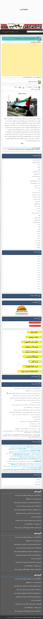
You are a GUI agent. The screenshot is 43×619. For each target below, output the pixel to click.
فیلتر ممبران (37, 419)
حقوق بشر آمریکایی (35, 450)
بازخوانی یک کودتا (14, 447)
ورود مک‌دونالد (26, 466)
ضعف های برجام (13, 456)
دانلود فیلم (34, 332)
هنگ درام (38, 482)
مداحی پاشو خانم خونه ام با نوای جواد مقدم (29, 459)
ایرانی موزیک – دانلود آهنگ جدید (32, 407)
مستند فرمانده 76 (10, 461)
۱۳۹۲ (38, 281)
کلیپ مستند (33, 468)
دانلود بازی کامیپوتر (31, 342)
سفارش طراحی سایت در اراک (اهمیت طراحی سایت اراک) (26, 414)
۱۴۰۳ (38, 259)
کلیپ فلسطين (11, 149)
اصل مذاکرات (23, 445)
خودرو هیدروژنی (36, 417)
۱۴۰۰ (38, 265)
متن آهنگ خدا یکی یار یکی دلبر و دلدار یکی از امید (28, 506)
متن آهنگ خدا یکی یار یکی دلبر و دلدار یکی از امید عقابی (26, 395)
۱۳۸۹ (38, 288)
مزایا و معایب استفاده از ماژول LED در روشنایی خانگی (27, 410)
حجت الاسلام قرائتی (35, 183)
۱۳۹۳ (38, 279)
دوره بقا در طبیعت (31, 347)
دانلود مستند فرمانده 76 (35, 453)
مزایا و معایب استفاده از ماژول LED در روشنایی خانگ (28, 527)
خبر (39, 190)
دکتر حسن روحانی (36, 194)
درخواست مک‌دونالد (26, 453)
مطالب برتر (37, 243)
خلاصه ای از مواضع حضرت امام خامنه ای (32, 451)
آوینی (39, 169)
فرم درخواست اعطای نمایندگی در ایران (32, 457)
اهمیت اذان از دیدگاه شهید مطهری (34, 447)
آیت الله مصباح (36, 171)
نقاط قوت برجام (18, 464)
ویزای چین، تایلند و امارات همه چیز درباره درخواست (28, 520)
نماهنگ (13, 464)
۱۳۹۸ (38, 270)
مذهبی (38, 236)
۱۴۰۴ (38, 256)
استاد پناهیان (37, 174)
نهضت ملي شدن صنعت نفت (35, 466)
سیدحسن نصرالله (36, 213)
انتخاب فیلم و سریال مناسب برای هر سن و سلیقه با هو (27, 502)
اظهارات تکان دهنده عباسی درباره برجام (11, 445)
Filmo (38, 479)
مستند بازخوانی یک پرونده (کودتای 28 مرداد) (24, 461)
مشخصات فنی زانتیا (35, 402)
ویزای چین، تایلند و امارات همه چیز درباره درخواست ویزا (26, 405)
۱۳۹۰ (38, 286)
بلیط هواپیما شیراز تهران (29, 371)
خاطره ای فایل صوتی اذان (24, 450)
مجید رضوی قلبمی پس (34, 426)
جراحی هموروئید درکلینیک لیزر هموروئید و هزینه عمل (27, 509)
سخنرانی (38, 208)
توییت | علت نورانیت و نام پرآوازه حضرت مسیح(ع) (27, 428)
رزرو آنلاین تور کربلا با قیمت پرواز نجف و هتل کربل (28, 513)
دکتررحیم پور (37, 199)
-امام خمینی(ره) (36, 162)
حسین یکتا (37, 188)
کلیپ (39, 468)
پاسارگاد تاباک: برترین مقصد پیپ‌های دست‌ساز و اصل (27, 388)
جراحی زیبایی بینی (14, 448)
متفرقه (38, 231)
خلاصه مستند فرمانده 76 (18, 451)
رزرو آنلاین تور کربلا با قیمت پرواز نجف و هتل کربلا (27, 400)
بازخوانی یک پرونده (22, 447)
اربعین (28, 446)
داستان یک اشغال (32, 81)
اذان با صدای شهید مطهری (35, 445)
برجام (27, 448)
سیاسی (38, 210)
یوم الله (38, 247)
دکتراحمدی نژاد (36, 197)
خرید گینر (35, 361)
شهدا (39, 215)
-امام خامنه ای (36, 160)
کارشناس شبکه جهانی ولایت (17, 466)
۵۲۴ (39, 164)
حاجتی (38, 178)
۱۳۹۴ (38, 277)
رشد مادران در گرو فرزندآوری (21, 454)
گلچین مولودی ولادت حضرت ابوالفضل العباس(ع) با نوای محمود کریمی (22, 469)
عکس (39, 224)
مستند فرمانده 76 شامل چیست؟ (34, 463)
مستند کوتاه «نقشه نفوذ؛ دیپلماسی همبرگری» (17, 463)
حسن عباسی (37, 185)
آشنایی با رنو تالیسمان (35, 423)
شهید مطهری (37, 220)
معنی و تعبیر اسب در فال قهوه (33, 390)
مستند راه (37, 240)
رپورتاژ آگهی (37, 204)
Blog (39, 167)
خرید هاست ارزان (32, 352)
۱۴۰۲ (38, 261)
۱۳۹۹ (38, 268)
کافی (39, 229)
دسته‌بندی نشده (36, 192)
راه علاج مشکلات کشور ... (35, 454)
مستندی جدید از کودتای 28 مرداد (33, 464)
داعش (10, 452)
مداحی (38, 233)
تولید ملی (22, 449)
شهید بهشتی (37, 217)
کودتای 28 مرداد (26, 468)
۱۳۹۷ (38, 272)
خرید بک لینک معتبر (35, 325)
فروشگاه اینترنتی (32, 357)
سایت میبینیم (33, 337)
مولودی (38, 245)
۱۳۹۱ (38, 284)
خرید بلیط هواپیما (32, 366)
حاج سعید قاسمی (36, 176)
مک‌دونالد (24, 464)
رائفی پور (38, 201)
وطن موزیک (37, 484)
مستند (33, 148)
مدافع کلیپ (13, 459)
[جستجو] (40, 39)
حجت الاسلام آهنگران (35, 181)
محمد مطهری (21, 457)
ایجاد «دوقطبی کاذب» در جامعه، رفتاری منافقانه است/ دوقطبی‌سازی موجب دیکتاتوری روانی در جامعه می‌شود (21, 431)
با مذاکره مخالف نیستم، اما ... (34, 448)
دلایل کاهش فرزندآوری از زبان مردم (14, 453)
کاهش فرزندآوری (6, 466)
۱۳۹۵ (38, 275)
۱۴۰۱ (38, 263)
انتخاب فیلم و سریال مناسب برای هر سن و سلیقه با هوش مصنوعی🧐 (23, 393)
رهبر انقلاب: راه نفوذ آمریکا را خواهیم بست (31, 456)
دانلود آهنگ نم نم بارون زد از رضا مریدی (30, 421)
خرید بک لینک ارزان (35, 322)
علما (39, 227)
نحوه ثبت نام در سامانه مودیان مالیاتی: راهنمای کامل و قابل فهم (25, 412)
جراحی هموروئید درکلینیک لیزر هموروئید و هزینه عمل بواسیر (25, 398)
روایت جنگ (37, 206)
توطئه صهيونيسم (29, 149)
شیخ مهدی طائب (36, 222)
